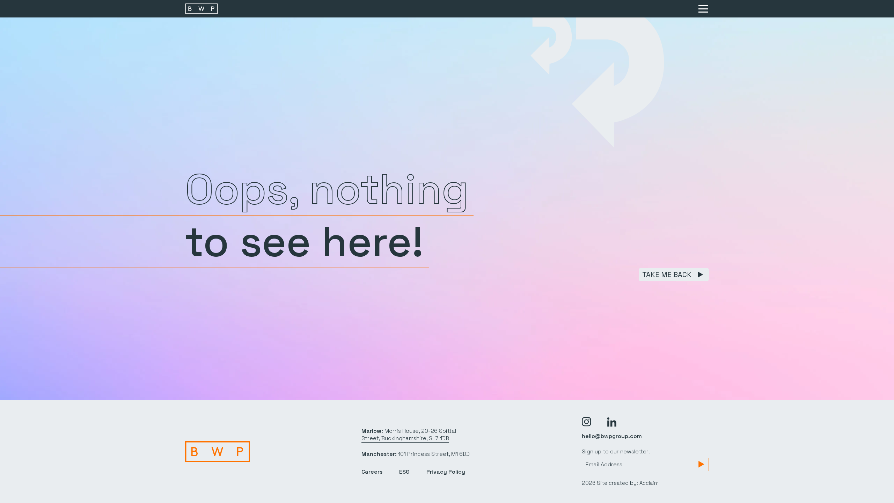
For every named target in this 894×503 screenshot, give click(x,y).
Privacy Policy (445, 471)
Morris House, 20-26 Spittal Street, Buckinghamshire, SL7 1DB (408, 434)
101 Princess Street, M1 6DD (434, 454)
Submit (701, 464)
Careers (371, 471)
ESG (404, 471)
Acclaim (649, 483)
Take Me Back (666, 274)
